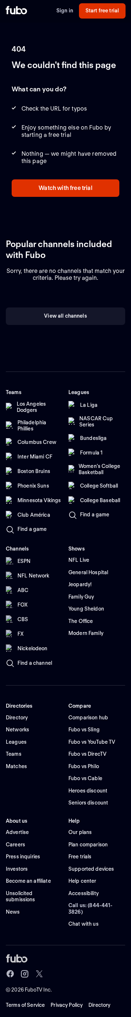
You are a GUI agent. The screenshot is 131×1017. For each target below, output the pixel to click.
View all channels (65, 316)
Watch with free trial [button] (65, 187)
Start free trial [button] (102, 10)
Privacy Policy (67, 1005)
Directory (99, 1005)
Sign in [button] (64, 10)
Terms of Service (25, 1005)
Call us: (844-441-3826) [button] (90, 908)
